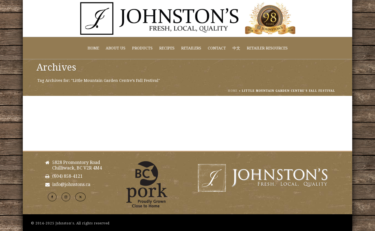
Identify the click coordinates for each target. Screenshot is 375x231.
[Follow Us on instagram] (65, 197)
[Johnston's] (187, 18)
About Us (115, 48)
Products (142, 48)
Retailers (191, 48)
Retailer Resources (267, 48)
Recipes (167, 48)
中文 (236, 48)
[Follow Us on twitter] (80, 197)
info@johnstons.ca (71, 184)
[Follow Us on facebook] (52, 197)
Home (93, 48)
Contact (217, 48)
